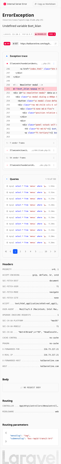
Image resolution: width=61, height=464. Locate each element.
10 (46, 251)
